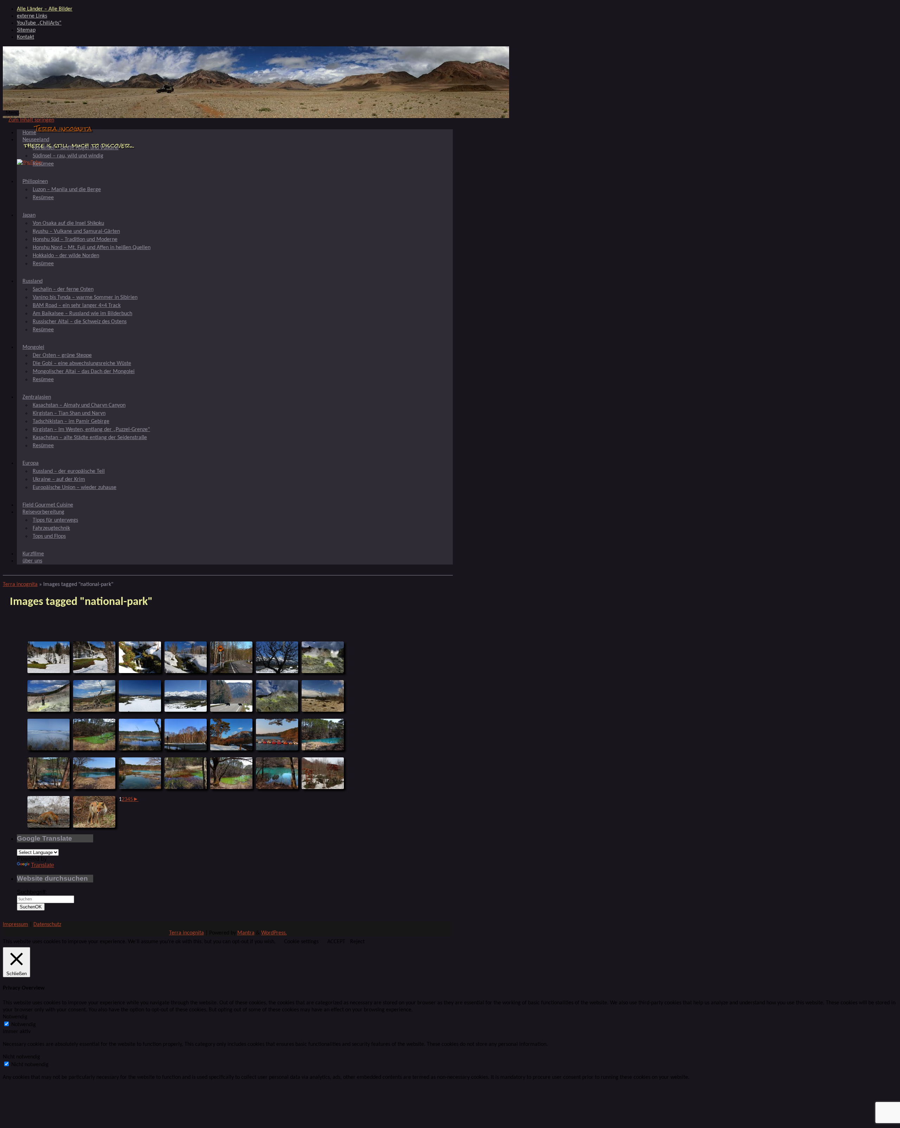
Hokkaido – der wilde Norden (66, 256)
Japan (29, 215)
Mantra (246, 933)
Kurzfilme (33, 554)
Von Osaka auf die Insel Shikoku (68, 223)
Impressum (15, 924)
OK (31, 906)
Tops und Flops (49, 536)
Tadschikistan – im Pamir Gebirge (71, 421)
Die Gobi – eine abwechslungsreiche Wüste (82, 363)
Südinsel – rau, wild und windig (68, 156)
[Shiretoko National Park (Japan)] (277, 657)
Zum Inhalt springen (31, 120)
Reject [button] (357, 942)
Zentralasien (36, 397)
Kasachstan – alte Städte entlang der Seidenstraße (90, 438)
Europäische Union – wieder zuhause (74, 487)
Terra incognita (63, 128)
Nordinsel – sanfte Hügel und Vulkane (75, 148)
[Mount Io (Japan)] (323, 657)
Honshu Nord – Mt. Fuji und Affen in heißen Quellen (91, 247)
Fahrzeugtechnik (51, 528)
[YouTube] (29, 162)
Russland (32, 281)
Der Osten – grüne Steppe (62, 355)
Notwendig (23, 1025)
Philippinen (35, 181)
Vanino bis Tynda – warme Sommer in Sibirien (85, 297)
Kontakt (25, 37)
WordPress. (274, 933)
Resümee (43, 164)
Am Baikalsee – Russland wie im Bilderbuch (82, 314)
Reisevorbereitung (43, 512)
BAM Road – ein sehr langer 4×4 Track (77, 305)
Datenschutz (47, 924)
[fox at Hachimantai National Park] (48, 812)
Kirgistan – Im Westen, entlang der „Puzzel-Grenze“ (91, 429)
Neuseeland (35, 140)
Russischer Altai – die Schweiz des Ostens (80, 322)
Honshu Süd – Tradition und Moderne (75, 239)
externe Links (32, 16)
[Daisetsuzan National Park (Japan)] (48, 657)
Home (29, 133)
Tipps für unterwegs (55, 520)
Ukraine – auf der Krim (59, 479)
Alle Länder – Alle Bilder (44, 9)
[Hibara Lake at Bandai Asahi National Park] (277, 734)
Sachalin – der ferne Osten (63, 289)
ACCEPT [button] (336, 942)
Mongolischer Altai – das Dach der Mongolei (84, 371)
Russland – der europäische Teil (69, 471)
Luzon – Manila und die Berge (67, 190)
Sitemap (26, 30)
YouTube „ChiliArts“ (39, 23)
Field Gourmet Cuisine (47, 505)
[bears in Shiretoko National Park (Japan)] (231, 696)
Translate (42, 865)
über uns (32, 561)
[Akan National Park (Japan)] (94, 696)
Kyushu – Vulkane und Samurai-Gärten (76, 231)
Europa (30, 463)
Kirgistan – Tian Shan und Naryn (69, 413)
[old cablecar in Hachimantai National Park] (323, 773)
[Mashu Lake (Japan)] (48, 734)
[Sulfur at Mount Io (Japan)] (48, 696)
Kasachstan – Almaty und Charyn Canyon (79, 405)
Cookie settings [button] (301, 942)
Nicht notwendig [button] (21, 1057)
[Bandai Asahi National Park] (94, 734)
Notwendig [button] (15, 1017)
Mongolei (33, 347)
